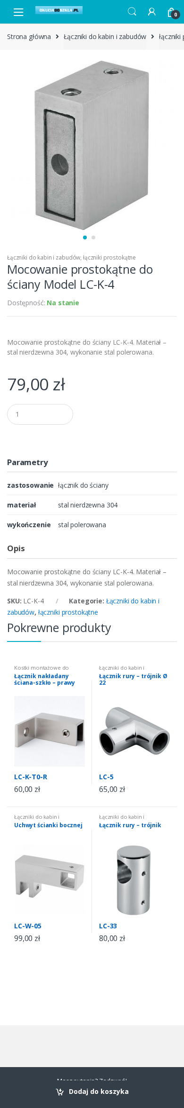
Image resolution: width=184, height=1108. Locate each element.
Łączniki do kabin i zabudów (105, 36)
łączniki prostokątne (109, 257)
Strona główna (29, 36)
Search (132, 12)
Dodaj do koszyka (99, 1091)
